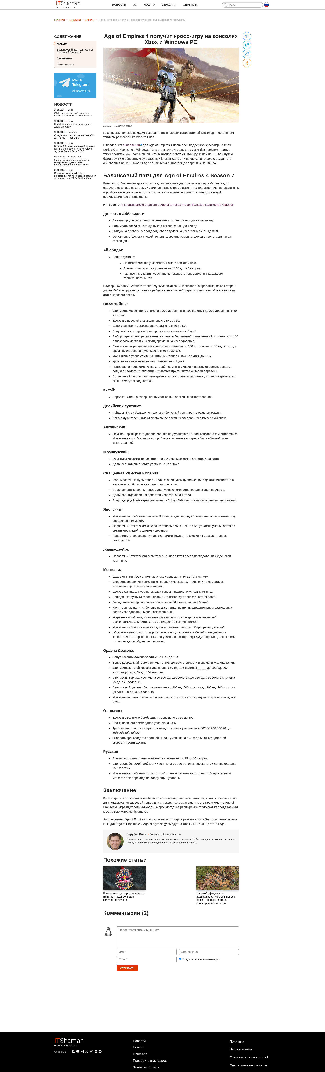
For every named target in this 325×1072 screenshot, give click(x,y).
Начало (62, 43)
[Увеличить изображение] (171, 85)
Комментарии (65, 64)
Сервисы (190, 4)
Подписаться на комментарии (201, 959)
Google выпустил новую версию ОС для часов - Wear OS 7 (74, 136)
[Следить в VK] (91, 1051)
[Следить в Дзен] (100, 1051)
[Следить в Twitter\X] (86, 1051)
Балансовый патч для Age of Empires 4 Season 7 (75, 51)
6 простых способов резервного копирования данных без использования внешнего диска (72, 162)
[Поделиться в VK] (247, 36)
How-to (149, 4)
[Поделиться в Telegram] (247, 45)
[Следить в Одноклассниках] (96, 1051)
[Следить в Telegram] (82, 1051)
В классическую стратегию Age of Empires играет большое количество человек (177, 204)
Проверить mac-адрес (150, 1060)
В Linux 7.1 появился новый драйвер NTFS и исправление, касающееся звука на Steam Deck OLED (74, 149)
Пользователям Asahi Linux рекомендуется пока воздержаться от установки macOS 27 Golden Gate (75, 175)
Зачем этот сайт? (146, 1067)
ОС (135, 4)
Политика (237, 1041)
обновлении (131, 145)
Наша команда (241, 1049)
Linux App (169, 4)
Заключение (64, 58)
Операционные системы (248, 1065)
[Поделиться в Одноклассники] (247, 63)
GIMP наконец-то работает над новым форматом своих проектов (73, 114)
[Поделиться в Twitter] (247, 54)
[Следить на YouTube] (77, 1051)
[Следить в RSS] (73, 1051)
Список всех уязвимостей (249, 1057)
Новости (119, 4)
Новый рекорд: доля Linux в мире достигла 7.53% (72, 125)
